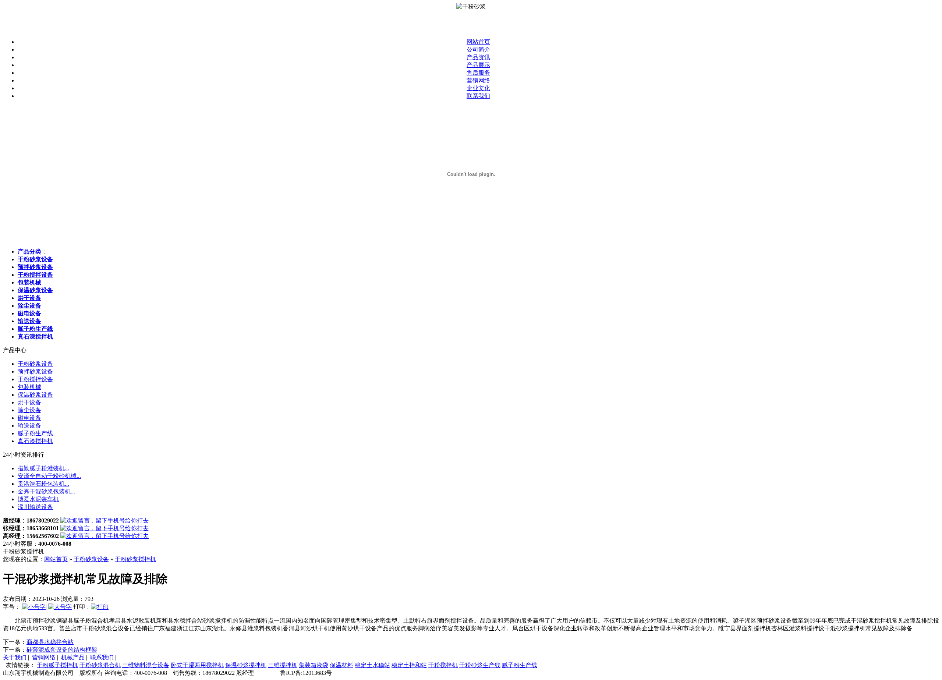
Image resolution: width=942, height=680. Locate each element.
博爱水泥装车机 (38, 499)
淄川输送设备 (35, 507)
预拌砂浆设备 (35, 371)
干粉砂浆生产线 (479, 665)
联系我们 (478, 96)
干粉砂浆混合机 (100, 665)
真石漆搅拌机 (35, 441)
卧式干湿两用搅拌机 (197, 665)
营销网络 (478, 80)
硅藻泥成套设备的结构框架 (61, 650)
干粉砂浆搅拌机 (135, 559)
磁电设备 (29, 418)
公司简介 (478, 49)
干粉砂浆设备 (35, 364)
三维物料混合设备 (145, 665)
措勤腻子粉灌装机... (43, 468)
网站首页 (478, 42)
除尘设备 (29, 410)
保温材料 (341, 665)
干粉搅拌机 (443, 665)
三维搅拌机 (282, 665)
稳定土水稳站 (372, 665)
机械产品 (73, 657)
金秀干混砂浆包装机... (46, 491)
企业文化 (478, 88)
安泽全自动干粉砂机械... (49, 476)
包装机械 (29, 387)
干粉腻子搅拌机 (57, 665)
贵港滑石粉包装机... (43, 484)
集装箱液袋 (313, 665)
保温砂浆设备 (35, 395)
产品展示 (478, 65)
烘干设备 (29, 402)
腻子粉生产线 (35, 433)
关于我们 (14, 657)
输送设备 (29, 425)
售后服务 (478, 73)
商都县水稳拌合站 (50, 642)
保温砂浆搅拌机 (245, 665)
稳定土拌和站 (409, 665)
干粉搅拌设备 (35, 379)
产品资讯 (478, 57)
